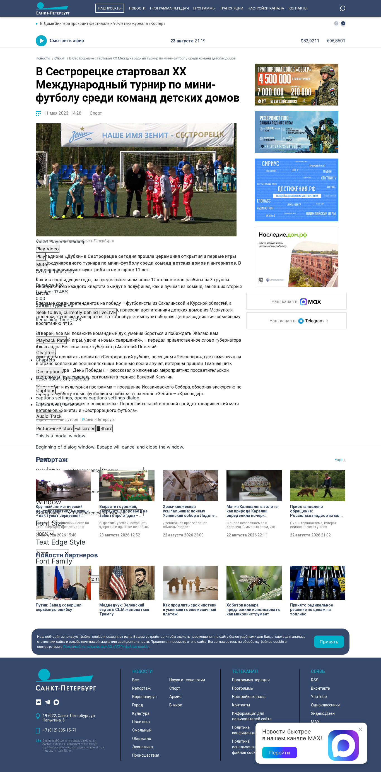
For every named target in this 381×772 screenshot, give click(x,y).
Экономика (142, 747)
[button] (343, 23)
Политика (141, 722)
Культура (140, 713)
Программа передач (169, 8)
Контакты (298, 8)
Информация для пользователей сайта (252, 716)
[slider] (136, 295)
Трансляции (231, 8)
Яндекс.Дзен (323, 713)
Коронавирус (144, 696)
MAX (315, 722)
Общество (141, 738)
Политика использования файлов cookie (246, 747)
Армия (175, 696)
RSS (315, 680)
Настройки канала (266, 8)
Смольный (141, 730)
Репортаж (52, 460)
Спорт (96, 113)
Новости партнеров (67, 555)
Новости (137, 8)
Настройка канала (249, 696)
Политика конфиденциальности (252, 730)
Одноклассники (325, 705)
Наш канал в (285, 302)
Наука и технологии (187, 680)
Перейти (279, 753)
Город (137, 705)
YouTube (319, 696)
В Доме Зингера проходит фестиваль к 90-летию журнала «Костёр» (102, 23)
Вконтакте (320, 688)
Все (135, 680)
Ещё (339, 459)
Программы (204, 8)
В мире (175, 705)
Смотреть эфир (67, 40)
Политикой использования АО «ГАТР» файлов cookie (106, 646)
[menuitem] (136, 397)
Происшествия (145, 755)
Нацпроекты (110, 8)
